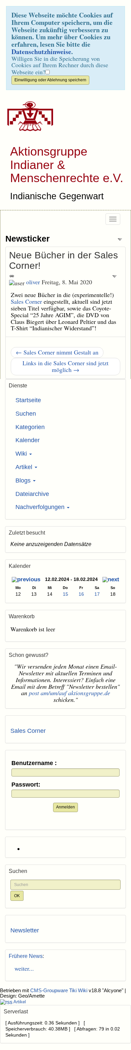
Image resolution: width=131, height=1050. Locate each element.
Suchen (25, 413)
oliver (33, 282)
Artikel (24, 467)
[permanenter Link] (11, 275)
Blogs (23, 480)
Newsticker (27, 238)
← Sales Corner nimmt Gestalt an (57, 352)
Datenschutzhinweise (41, 51)
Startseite (28, 400)
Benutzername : (34, 763)
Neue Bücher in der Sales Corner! (63, 260)
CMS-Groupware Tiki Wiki (59, 990)
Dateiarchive (32, 494)
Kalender (27, 440)
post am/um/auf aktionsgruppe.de (69, 693)
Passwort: (25, 785)
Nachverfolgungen (40, 507)
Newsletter (24, 930)
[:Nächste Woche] (111, 580)
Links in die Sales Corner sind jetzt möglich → (65, 366)
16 (81, 594)
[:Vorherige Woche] (26, 580)
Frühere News (26, 956)
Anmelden (65, 807)
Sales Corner (26, 301)
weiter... (22, 968)
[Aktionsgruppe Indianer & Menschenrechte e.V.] (27, 116)
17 (97, 594)
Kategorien (30, 427)
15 (65, 594)
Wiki (22, 453)
